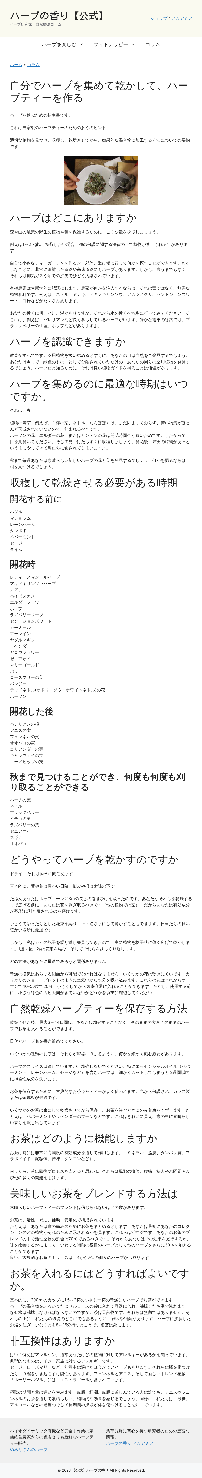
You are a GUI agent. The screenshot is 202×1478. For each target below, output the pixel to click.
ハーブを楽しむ (59, 44)
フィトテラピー (111, 44)
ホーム (16, 64)
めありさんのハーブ (29, 1449)
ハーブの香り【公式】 (59, 16)
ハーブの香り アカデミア (129, 1443)
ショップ (159, 18)
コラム (152, 44)
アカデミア (181, 18)
